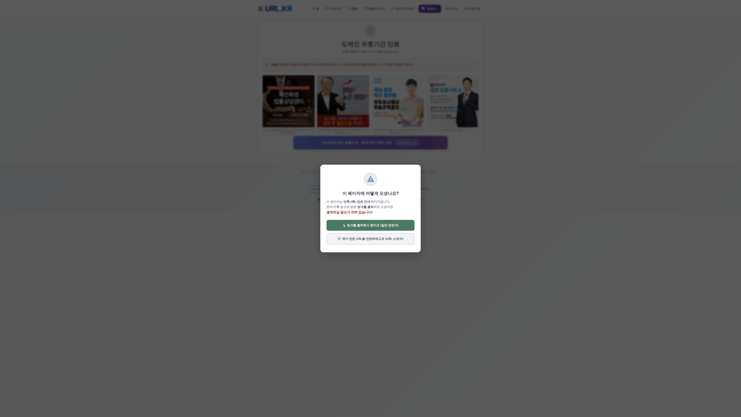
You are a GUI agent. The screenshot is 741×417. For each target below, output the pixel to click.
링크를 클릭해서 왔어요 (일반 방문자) (373, 225)
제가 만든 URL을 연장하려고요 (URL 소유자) (372, 239)
